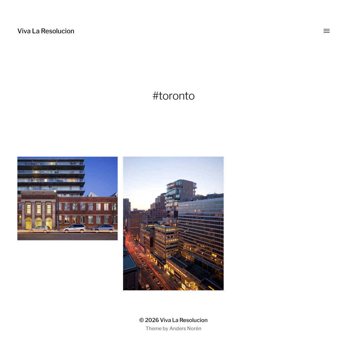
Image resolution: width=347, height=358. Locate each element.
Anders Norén (185, 328)
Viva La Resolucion (45, 31)
